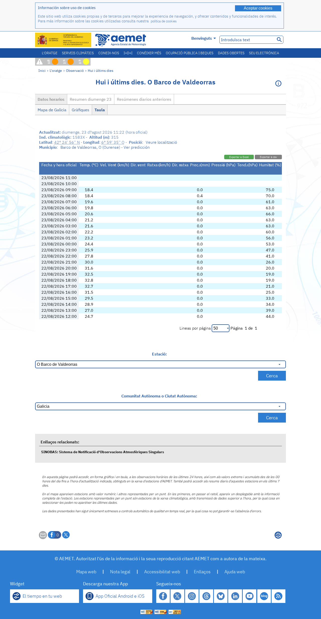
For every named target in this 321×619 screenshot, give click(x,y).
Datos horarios (51, 99)
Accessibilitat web (162, 572)
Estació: (159, 353)
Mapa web (86, 572)
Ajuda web (234, 572)
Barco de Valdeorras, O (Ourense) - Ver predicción (105, 147)
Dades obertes (231, 53)
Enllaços (202, 572)
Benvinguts (201, 38)
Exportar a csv (268, 157)
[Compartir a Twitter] (66, 535)
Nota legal (120, 572)
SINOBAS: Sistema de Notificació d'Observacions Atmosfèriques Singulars (102, 451)
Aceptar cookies (258, 8)
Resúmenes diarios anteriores (144, 99)
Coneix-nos (108, 53)
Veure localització (161, 142)
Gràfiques (80, 109)
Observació (75, 70)
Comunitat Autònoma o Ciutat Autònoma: (159, 395)
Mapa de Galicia (52, 109)
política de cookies (164, 21)
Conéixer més (149, 53)
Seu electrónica (264, 53)
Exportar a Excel (239, 157)
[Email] (43, 537)
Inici (42, 70)
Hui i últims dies (100, 70)
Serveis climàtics (78, 53)
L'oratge (49, 53)
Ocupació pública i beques (189, 53)
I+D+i (128, 53)
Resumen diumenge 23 (91, 99)
